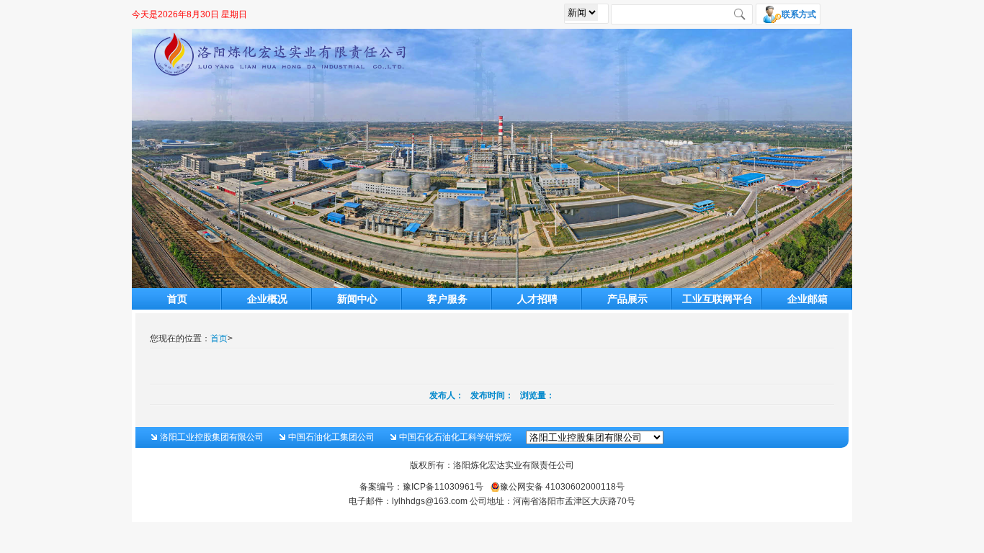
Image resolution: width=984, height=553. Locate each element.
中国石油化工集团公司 (331, 437)
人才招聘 (537, 299)
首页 (177, 299)
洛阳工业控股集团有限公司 (212, 437)
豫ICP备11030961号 (443, 487)
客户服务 (447, 299)
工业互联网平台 (717, 299)
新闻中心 (357, 299)
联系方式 (799, 14)
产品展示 (627, 299)
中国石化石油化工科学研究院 (455, 437)
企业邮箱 (807, 299)
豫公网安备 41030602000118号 (562, 487)
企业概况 (267, 299)
